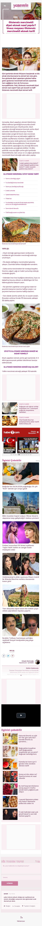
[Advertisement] (21, 387)
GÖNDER (10, 883)
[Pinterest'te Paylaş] (12, 656)
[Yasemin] (21, 6)
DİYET (15, 17)
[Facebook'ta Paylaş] (3, 656)
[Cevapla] (16, 906)
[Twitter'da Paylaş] (8, 656)
